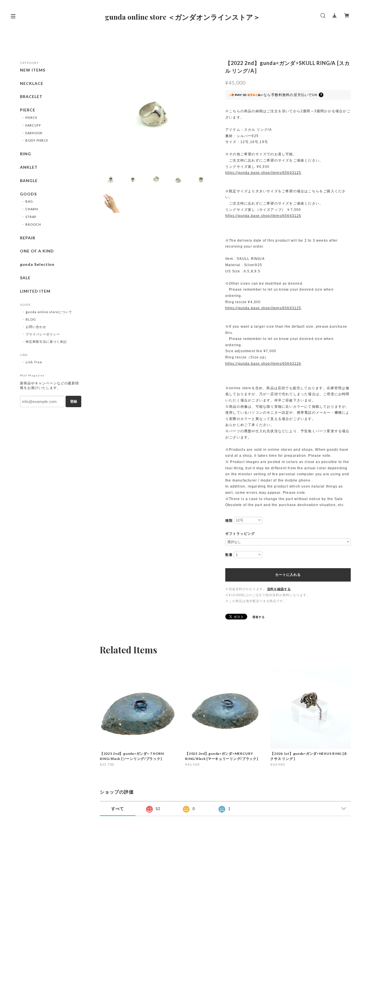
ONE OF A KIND (37, 251)
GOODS (28, 194)
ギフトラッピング (240, 534)
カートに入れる (288, 575)
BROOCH (33, 224)
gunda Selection (37, 264)
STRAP (30, 217)
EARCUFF (33, 125)
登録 (73, 401)
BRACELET (31, 96)
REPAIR (27, 238)
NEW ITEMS (32, 70)
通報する (258, 617)
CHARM (31, 209)
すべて (117, 808)
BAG (29, 201)
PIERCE (27, 110)
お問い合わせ (36, 327)
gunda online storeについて (49, 312)
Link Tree (34, 362)
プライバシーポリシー (43, 334)
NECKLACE (31, 83)
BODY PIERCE (36, 140)
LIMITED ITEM (35, 291)
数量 (229, 555)
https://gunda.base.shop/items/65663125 (263, 173)
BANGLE (29, 180)
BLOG (31, 319)
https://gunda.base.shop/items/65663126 (263, 216)
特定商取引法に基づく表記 (46, 341)
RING (25, 154)
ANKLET (29, 167)
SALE (25, 278)
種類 (229, 521)
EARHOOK (33, 133)
